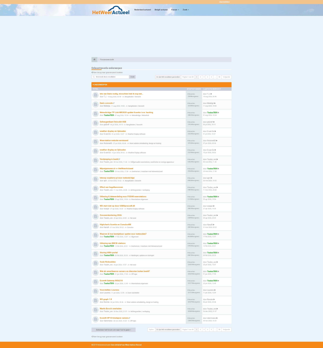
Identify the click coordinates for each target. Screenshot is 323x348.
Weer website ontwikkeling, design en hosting (145, 143)
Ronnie (106, 302)
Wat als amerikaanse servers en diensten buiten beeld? (125, 271)
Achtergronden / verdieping (140, 190)
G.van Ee (107, 134)
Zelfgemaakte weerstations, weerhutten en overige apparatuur (152, 162)
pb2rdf (106, 125)
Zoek (185, 10)
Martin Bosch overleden (111, 308)
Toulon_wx (108, 162)
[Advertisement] (161, 37)
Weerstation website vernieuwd (114, 140)
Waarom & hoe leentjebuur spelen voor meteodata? (123, 234)
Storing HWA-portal (109, 252)
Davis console (106, 103)
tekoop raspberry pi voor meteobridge (117, 178)
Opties (151, 329)
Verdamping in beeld (109, 159)
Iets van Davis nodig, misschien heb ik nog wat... (121, 94)
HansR (106, 227)
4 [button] (207, 77)
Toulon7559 (109, 115)
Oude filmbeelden (108, 262)
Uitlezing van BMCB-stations (113, 243)
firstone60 (108, 143)
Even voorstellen (133, 293)
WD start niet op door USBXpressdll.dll (117, 206)
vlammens (108, 321)
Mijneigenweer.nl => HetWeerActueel (116, 168)
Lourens (107, 293)
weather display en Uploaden (113, 131)
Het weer (133, 218)
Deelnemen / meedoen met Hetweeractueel (147, 171)
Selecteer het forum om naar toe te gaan (113, 330)
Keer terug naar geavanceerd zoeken (108, 72)
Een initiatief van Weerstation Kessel (126, 345)
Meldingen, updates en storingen (142, 255)
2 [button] (200, 77)
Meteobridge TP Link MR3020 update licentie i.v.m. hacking (126, 112)
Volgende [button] (226, 77)
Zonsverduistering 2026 (111, 215)
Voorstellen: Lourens (109, 290)
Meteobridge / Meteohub (140, 115)
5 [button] (211, 77)
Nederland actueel (142, 10)
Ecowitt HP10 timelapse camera (114, 318)
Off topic (134, 274)
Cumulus (130, 227)
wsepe (106, 209)
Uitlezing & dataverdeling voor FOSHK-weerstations (123, 196)
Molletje (107, 106)
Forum (174, 10)
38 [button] (219, 77)
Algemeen (135, 237)
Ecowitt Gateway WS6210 (111, 280)
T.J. (105, 97)
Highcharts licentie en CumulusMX (115, 224)
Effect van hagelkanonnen (111, 187)
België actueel (161, 10)
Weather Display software (136, 134)
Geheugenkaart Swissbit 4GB (113, 122)
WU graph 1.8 (106, 299)
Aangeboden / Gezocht (133, 97)
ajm (105, 181)
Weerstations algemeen (139, 199)
